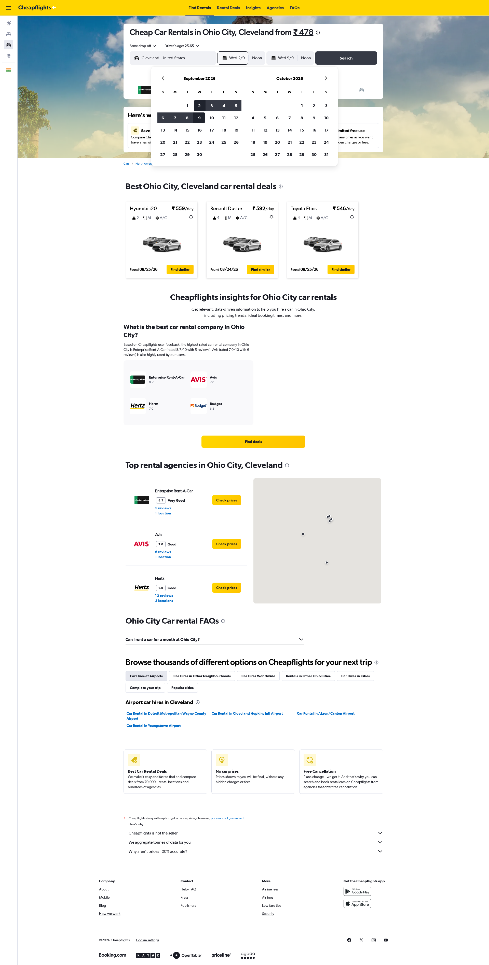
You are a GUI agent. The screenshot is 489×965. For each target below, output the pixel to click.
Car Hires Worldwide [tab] (258, 676)
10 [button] (212, 118)
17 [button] (212, 130)
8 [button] (187, 118)
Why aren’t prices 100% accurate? (158, 851)
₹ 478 (303, 32)
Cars (126, 163)
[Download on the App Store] (357, 903)
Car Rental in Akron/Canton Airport (326, 713)
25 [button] (223, 142)
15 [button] (187, 130)
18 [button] (224, 130)
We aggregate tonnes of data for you (160, 842)
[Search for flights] (8, 23)
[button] (8, 7)
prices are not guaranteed (227, 818)
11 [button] (224, 118)
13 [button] (163, 130)
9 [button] (199, 118)
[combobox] (143, 45)
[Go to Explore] (8, 55)
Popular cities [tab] (182, 688)
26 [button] (236, 142)
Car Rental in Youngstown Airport (154, 726)
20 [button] (162, 142)
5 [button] (236, 105)
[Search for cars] (8, 45)
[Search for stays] (8, 34)
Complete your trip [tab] (145, 688)
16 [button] (199, 130)
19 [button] (236, 130)
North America (145, 163)
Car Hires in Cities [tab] (355, 676)
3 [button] (211, 105)
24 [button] (211, 142)
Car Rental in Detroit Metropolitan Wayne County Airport (166, 716)
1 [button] (187, 105)
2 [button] (199, 105)
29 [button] (187, 154)
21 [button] (175, 142)
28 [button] (175, 154)
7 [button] (175, 118)
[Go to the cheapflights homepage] (37, 7)
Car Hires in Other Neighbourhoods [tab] (202, 676)
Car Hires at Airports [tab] (146, 676)
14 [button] (175, 130)
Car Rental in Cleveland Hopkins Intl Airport (247, 713)
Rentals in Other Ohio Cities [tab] (308, 676)
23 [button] (199, 142)
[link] (253, 442)
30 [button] (199, 154)
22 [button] (187, 142)
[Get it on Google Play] (357, 891)
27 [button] (162, 154)
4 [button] (224, 105)
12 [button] (236, 118)
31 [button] (326, 154)
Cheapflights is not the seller (153, 833)
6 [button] (162, 118)
